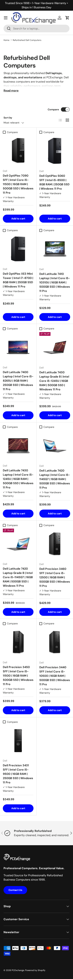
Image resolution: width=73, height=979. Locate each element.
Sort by (8, 117)
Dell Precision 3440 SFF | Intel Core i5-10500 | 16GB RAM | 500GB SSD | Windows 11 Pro (54, 675)
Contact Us (15, 890)
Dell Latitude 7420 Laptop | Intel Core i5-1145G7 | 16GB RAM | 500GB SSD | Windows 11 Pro (54, 479)
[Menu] (6, 18)
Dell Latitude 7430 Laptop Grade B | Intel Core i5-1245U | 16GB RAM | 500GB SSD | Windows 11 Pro (54, 380)
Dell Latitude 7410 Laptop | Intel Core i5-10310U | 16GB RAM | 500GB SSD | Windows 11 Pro (54, 282)
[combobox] (36, 28)
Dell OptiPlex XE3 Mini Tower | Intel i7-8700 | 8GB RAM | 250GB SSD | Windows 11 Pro (18, 280)
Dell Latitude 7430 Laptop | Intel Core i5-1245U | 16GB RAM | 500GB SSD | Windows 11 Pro (18, 479)
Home (6, 40)
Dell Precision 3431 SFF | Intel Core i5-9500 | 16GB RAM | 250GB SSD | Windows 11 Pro (18, 773)
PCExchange (18, 970)
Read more (11, 90)
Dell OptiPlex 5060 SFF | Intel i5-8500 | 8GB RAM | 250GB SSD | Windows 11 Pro (54, 182)
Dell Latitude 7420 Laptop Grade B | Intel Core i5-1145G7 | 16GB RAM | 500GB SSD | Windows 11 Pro (18, 577)
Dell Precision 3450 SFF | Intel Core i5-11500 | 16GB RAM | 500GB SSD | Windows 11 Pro (18, 675)
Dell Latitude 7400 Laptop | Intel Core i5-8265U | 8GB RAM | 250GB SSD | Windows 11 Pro (18, 380)
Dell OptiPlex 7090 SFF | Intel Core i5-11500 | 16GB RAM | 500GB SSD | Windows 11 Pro (18, 184)
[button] (67, 18)
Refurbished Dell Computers (27, 40)
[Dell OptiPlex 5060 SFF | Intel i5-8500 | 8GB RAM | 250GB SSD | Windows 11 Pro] (54, 151)
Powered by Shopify (35, 970)
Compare (53, 109)
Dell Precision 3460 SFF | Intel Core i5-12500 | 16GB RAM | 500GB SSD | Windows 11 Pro (54, 577)
